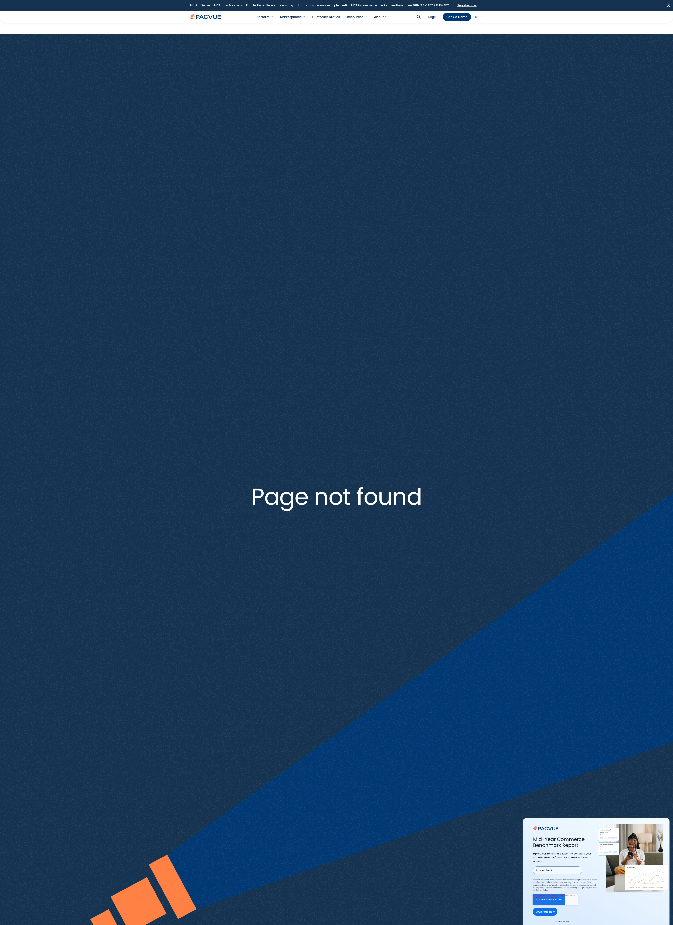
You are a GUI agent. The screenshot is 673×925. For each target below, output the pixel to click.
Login (432, 17)
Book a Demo (457, 17)
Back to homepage (336, 519)
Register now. (467, 5)
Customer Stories (326, 17)
